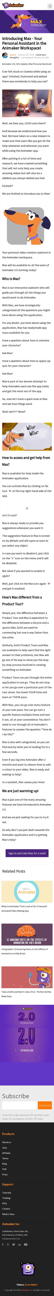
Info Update (22, 63)
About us (6, 1142)
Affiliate (6, 1153)
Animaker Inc (26, 1290)
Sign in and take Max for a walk (27, 853)
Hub (4, 1169)
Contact (6, 1208)
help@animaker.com (11, 1238)
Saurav (13, 54)
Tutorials (6, 1192)
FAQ (4, 1203)
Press (5, 1174)
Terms (5, 1158)
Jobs (4, 1147)
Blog (4, 1163)
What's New (8, 1214)
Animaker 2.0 (8, 63)
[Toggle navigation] (50, 6)
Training (6, 1198)
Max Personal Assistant (40, 63)
